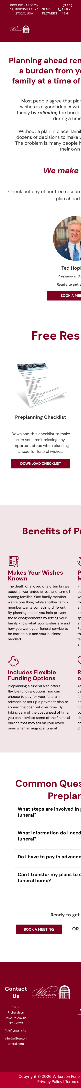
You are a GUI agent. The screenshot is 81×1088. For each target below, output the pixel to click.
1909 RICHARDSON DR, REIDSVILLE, (24, 7)
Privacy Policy (49, 1081)
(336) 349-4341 (16, 1031)
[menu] (75, 27)
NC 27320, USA (27, 11)
